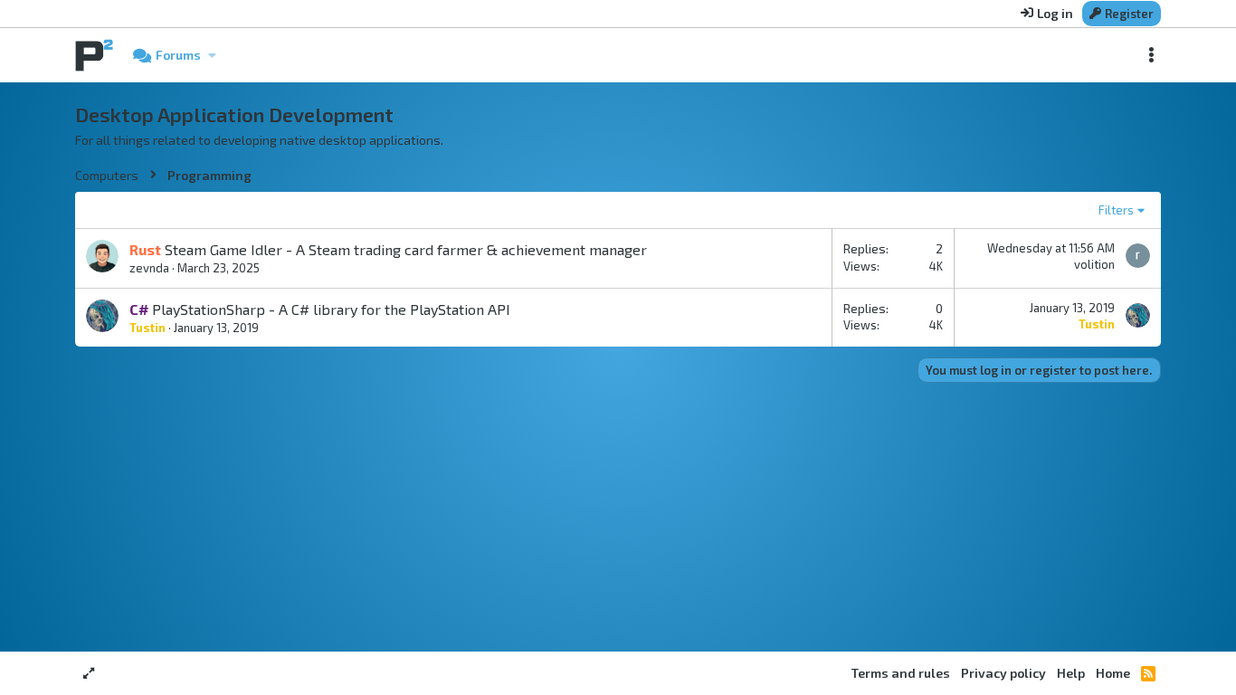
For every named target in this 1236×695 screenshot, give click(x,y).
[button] (212, 55)
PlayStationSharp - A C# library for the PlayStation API (331, 309)
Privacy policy (1003, 673)
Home (1113, 673)
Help (1071, 673)
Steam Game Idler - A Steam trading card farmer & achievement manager (406, 249)
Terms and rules (900, 673)
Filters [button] (1116, 210)
